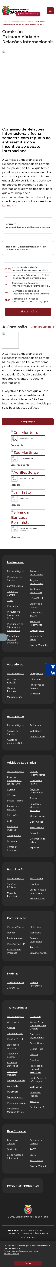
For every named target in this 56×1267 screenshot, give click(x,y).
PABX (33, 1149)
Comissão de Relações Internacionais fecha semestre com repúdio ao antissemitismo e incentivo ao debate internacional (26, 140)
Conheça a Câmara (12, 593)
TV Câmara (35, 725)
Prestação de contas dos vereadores (37, 1069)
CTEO (10, 600)
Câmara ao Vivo (15, 1033)
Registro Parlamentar (36, 791)
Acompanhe (15, 716)
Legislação (12, 841)
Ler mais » (9, 205)
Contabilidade (37, 1043)
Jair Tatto (25, 499)
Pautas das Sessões (13, 808)
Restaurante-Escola (36, 638)
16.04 (8, 276)
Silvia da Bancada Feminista (28, 530)
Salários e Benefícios (12, 1064)
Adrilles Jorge (27, 479)
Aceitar (28, 1263)
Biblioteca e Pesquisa (36, 605)
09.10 (8, 292)
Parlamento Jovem (36, 614)
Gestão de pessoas (12, 1055)
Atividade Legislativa (21, 762)
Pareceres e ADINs (36, 782)
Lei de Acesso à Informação (38, 891)
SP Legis (11, 795)
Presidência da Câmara (14, 579)
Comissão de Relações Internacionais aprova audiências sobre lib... (32, 292)
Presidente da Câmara (37, 686)
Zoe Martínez (26, 459)
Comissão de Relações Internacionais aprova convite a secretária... (30, 269)
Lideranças (35, 679)
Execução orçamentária (37, 1036)
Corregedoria (36, 673)
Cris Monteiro (26, 439)
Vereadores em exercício (15, 681)
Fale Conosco (16, 1131)
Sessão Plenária (15, 800)
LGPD (33, 1155)
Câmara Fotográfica (36, 940)
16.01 (7, 284)
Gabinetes (35, 693)
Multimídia (35, 927)
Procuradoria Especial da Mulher (13, 615)
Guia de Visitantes (39, 645)
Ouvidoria (35, 884)
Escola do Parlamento (36, 623)
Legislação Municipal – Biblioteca (35, 807)
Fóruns (33, 798)
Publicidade (36, 947)
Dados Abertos (15, 1097)
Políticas (34, 1054)
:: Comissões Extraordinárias (21, 22)
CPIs (9, 821)
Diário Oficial (36, 598)
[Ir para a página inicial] (15, 10)
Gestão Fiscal (36, 1049)
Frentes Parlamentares (37, 773)
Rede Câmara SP (16, 944)
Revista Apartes (15, 938)
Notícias (11, 932)
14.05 (8, 268)
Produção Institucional (36, 591)
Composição (28, 421)
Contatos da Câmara (36, 1142)
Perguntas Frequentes (23, 1185)
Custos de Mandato (12, 1073)
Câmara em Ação (39, 953)
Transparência (17, 1007)
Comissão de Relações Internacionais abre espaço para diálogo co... (30, 300)
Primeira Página (15, 571)
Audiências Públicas (12, 828)
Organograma (37, 630)
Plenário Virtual (37, 736)
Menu (48, 10)
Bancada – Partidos (12, 690)
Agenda (11, 789)
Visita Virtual (36, 1087)
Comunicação (16, 918)
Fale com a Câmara (13, 1142)
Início (5, 22)
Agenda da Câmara (12, 733)
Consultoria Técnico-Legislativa (13, 639)
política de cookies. (11, 1254)
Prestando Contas (16, 1103)
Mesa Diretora (14, 697)
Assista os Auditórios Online (16, 742)
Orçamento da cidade (37, 840)
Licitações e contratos (13, 1046)
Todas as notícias (28, 311)
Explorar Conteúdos (28, 14)
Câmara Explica (15, 586)
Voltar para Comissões (42, 327)
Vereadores (15, 664)
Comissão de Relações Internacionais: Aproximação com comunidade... (31, 284)
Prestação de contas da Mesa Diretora (38, 1025)
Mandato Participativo (13, 895)
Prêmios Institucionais (36, 573)
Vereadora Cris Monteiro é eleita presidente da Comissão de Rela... (31, 276)
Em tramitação (37, 898)
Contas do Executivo (12, 848)
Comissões (12, 815)
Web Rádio (35, 731)
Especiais (34, 847)
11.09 (7, 300)
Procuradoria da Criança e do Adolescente (15, 627)
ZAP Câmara (36, 878)
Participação (15, 869)
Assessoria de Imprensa (14, 951)
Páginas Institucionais (36, 582)
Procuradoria (13, 606)
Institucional (15, 562)
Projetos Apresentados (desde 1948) (14, 780)
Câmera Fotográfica (36, 984)
